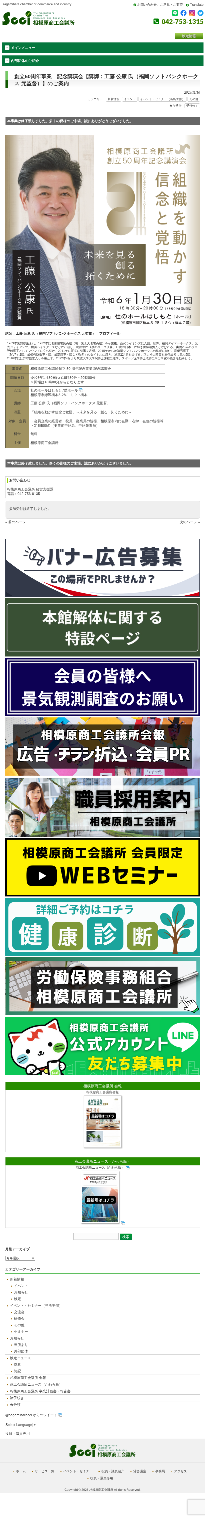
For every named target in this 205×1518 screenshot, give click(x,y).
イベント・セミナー (77, 1471)
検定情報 (189, 36)
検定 (17, 1299)
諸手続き (17, 1398)
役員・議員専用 (17, 1434)
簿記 (17, 1371)
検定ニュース (20, 1358)
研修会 (19, 1318)
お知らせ (21, 1292)
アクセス (180, 1471)
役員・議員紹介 (113, 1471)
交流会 (19, 1312)
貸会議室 (139, 1471)
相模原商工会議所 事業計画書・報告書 (40, 1391)
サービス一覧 (44, 1471)
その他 (193, 99)
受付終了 (192, 106)
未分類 (15, 1405)
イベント (130, 99)
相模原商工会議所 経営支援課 (30, 489)
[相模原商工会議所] (38, 23)
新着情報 (114, 99)
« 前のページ (15, 522)
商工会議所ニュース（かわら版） (102, 1161)
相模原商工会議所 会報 (102, 1086)
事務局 (160, 1471)
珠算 (17, 1364)
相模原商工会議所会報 (102, 1092)
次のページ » (190, 522)
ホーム (21, 1471)
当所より (21, 1345)
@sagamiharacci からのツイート (31, 1415)
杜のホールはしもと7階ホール (54, 390)
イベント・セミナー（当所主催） (162, 99)
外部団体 (21, 1351)
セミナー (21, 1331)
